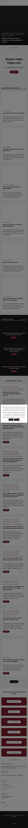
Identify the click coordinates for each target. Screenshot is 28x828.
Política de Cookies (10, 417)
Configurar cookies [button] (20, 417)
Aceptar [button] (11, 419)
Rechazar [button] (17, 419)
